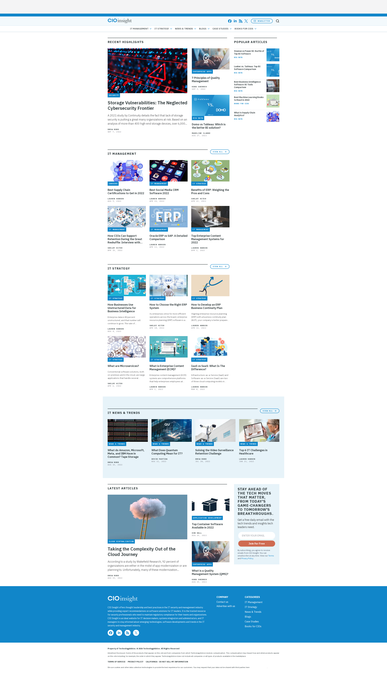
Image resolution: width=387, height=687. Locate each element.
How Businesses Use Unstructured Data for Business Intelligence (122, 308)
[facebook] (230, 21)
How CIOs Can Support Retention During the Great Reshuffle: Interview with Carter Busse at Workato (125, 239)
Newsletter (264, 21)
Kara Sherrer (199, 86)
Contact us (222, 602)
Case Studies (221, 28)
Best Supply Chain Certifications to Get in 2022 (126, 191)
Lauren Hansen (116, 198)
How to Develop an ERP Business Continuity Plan (206, 306)
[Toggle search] (277, 21)
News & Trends (184, 28)
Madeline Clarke (201, 133)
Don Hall (197, 533)
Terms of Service (116, 662)
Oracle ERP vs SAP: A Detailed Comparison (168, 237)
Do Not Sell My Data (258, 667)
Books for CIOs (244, 28)
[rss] (240, 21)
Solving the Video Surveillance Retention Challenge (214, 452)
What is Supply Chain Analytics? (244, 114)
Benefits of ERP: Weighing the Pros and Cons (210, 191)
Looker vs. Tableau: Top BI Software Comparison (247, 68)
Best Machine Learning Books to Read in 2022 (248, 98)
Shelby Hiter (198, 198)
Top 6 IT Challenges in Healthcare (253, 452)
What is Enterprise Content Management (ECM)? (167, 367)
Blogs (203, 28)
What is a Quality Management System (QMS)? (210, 572)
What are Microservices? (123, 366)
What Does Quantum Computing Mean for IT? (166, 452)
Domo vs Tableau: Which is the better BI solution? (209, 126)
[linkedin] (235, 21)
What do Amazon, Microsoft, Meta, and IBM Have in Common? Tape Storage (126, 454)
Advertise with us (225, 606)
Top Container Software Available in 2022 (207, 526)
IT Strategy (161, 28)
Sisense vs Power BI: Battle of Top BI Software (249, 52)
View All (218, 152)
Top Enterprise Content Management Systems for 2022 (207, 239)
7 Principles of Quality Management (206, 79)
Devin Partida (159, 459)
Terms (271, 555)
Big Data (238, 57)
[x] (246, 21)
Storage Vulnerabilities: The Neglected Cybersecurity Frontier (147, 105)
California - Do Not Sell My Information (167, 662)
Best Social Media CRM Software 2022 (164, 191)
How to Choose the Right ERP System (168, 306)
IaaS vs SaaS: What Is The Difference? (208, 367)
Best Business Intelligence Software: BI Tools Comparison (247, 84)
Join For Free (257, 543)
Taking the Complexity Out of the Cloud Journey (142, 551)
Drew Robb (113, 129)
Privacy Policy (247, 558)
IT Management (139, 28)
